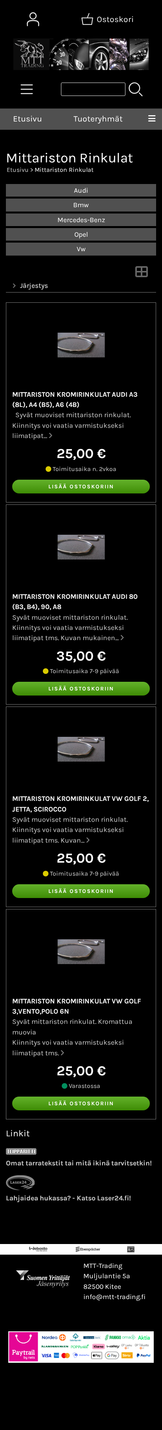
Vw (81, 249)
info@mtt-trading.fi (114, 1297)
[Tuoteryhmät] (27, 89)
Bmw (81, 205)
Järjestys (34, 285)
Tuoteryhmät (98, 118)
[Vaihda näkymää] (141, 274)
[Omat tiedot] (33, 19)
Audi (81, 190)
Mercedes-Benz (81, 220)
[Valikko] (151, 119)
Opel (81, 234)
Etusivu (27, 118)
